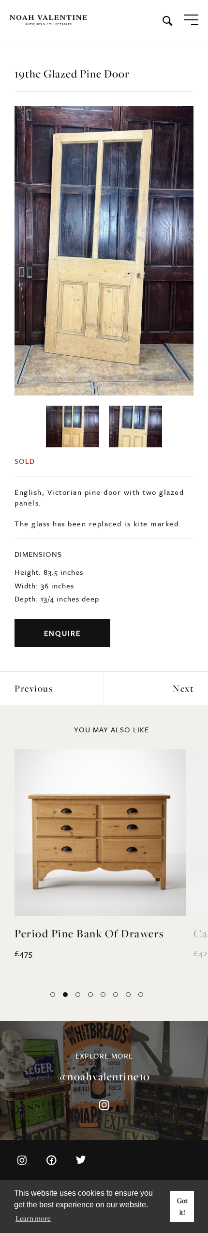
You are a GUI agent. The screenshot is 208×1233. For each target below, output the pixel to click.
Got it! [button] (182, 1206)
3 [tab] (77, 945)
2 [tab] (65, 945)
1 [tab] (52, 945)
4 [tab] (90, 945)
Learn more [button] (33, 1218)
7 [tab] (128, 945)
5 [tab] (103, 945)
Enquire (62, 583)
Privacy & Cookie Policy (53, 1165)
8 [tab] (140, 945)
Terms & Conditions (46, 1149)
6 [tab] (115, 945)
